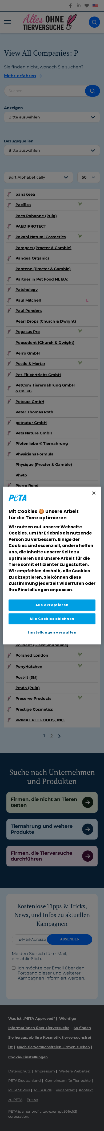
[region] (52, 565)
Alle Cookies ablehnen (52, 618)
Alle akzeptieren (52, 605)
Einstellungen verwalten (51, 632)
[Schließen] (94, 493)
